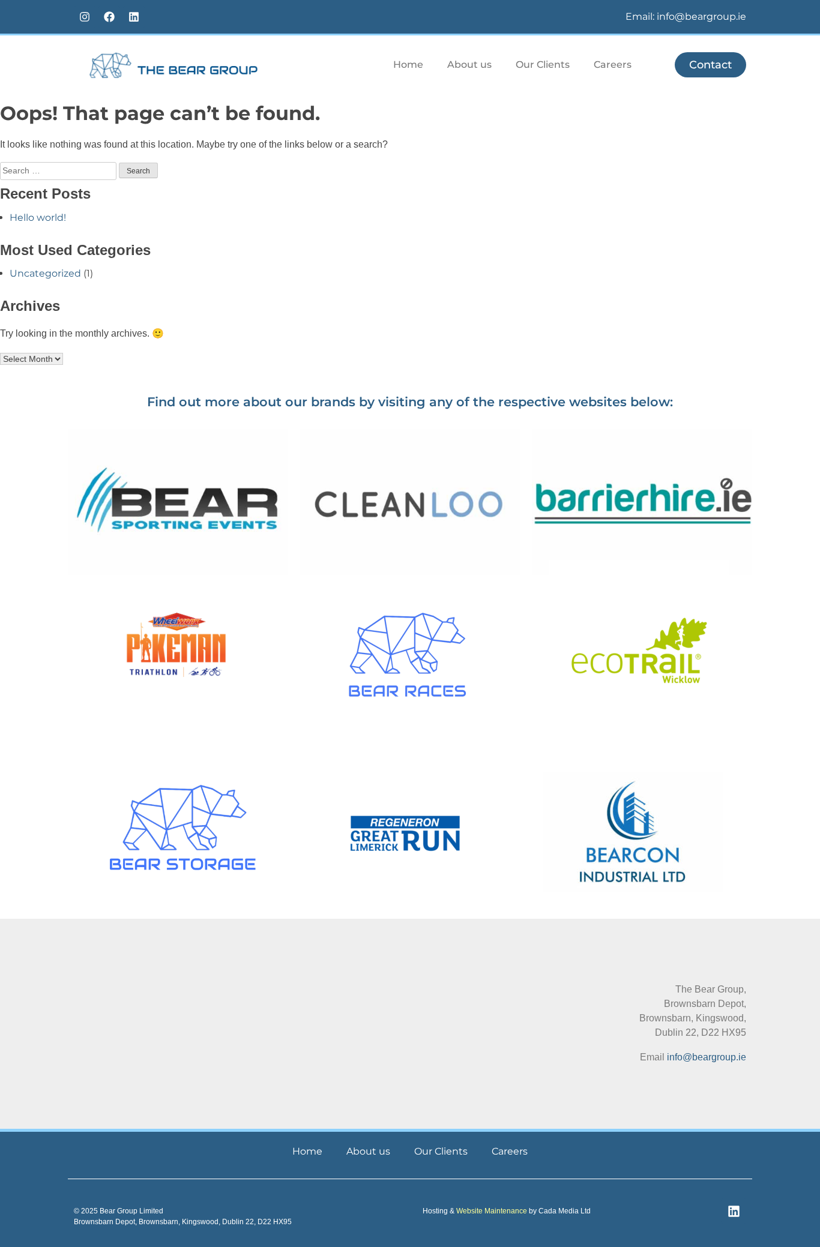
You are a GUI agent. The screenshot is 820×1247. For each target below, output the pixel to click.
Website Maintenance (491, 1211)
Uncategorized (45, 273)
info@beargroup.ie (706, 1057)
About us (469, 64)
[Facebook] (109, 17)
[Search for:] (59, 170)
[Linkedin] (134, 17)
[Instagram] (84, 17)
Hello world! (38, 217)
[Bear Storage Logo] (182, 827)
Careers (613, 64)
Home (408, 64)
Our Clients (543, 64)
